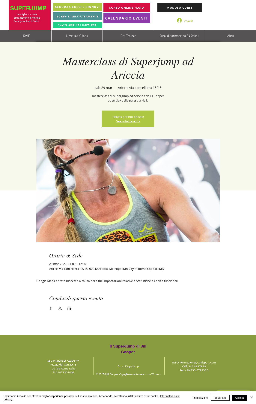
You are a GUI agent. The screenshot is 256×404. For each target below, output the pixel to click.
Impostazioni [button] (200, 397)
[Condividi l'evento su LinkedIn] (69, 308)
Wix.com (156, 374)
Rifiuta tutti (220, 397)
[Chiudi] (251, 397)
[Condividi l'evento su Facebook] (51, 308)
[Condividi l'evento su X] (60, 308)
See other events (128, 121)
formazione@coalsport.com (198, 362)
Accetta (239, 397)
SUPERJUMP (29, 8)
